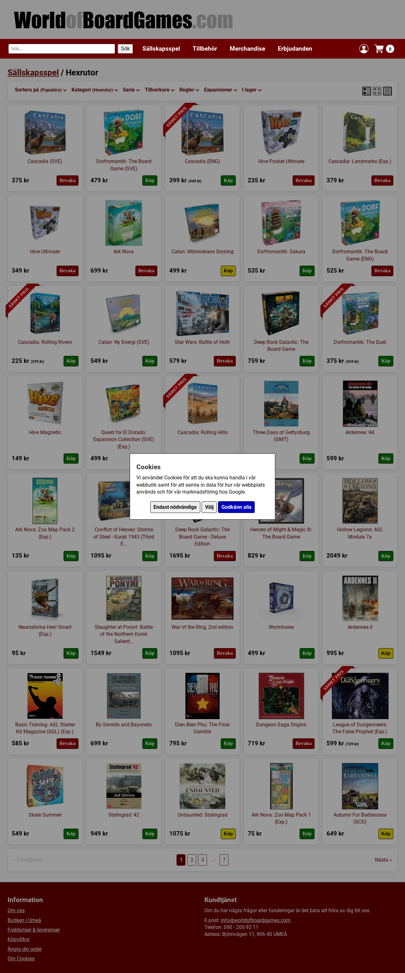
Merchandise (247, 48)
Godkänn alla (236, 507)
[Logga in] (364, 49)
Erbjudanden (295, 48)
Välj (209, 507)
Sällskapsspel (161, 48)
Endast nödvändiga (175, 507)
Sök (125, 48)
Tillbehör (205, 48)
